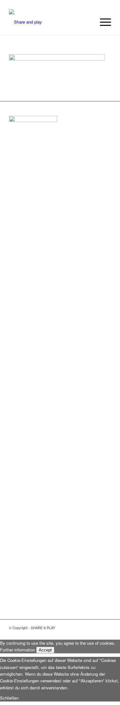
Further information (17, 650)
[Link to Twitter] (96, 627)
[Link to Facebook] (106, 627)
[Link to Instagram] (87, 627)
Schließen (9, 698)
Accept (45, 650)
